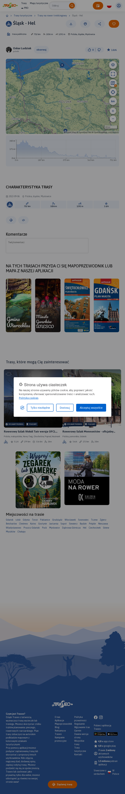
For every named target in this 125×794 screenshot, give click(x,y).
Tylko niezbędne (40, 407)
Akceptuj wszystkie (91, 407)
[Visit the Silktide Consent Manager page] (22, 408)
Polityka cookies (28, 398)
